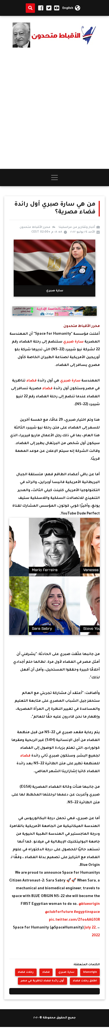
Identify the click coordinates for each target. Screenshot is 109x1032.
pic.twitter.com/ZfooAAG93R (74, 920)
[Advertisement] (54, 108)
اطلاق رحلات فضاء (85, 980)
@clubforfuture (59, 912)
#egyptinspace (87, 912)
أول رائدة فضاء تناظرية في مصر (42, 980)
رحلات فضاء (26, 972)
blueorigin (90, 972)
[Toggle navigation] (54, 177)
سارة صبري (73, 342)
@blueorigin (89, 904)
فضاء (31, 381)
